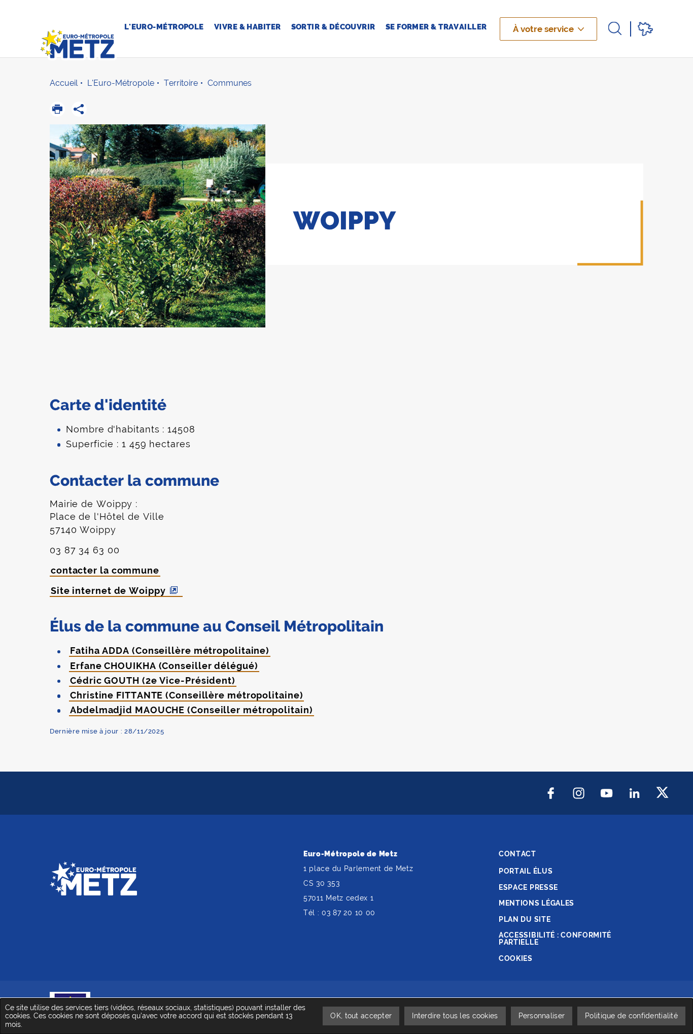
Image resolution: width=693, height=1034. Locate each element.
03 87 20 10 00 (348, 913)
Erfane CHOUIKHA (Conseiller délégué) (164, 665)
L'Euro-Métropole (120, 83)
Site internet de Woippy (108, 590)
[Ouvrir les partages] (79, 109)
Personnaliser (541, 1016)
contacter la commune (105, 570)
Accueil (64, 83)
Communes (229, 83)
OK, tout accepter (361, 1016)
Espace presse (528, 887)
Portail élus (525, 871)
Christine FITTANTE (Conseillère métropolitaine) (186, 695)
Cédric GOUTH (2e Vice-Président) (152, 680)
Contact (517, 854)
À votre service (543, 29)
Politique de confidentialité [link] (631, 1016)
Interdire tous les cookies (455, 1016)
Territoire (181, 83)
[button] (57, 109)
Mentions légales (536, 903)
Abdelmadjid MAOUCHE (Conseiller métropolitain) (191, 710)
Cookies (516, 958)
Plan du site (524, 919)
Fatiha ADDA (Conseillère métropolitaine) (169, 650)
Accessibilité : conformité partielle (555, 938)
